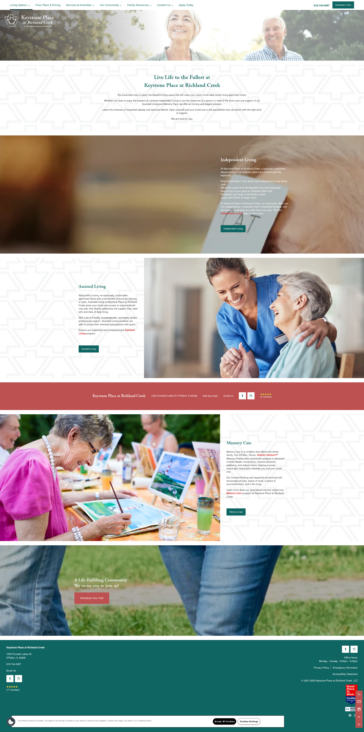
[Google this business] (251, 395)
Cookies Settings (249, 721)
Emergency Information (345, 667)
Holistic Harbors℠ (267, 455)
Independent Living (231, 213)
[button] (343, 5)
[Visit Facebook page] (242, 395)
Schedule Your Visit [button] (91, 598)
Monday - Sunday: (328, 661)
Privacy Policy (321, 667)
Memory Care (234, 493)
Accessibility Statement (345, 674)
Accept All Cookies (224, 721)
